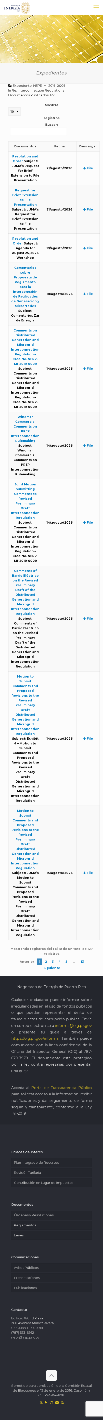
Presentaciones (27, 1278)
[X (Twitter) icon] (41, 1402)
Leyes (19, 1235)
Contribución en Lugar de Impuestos (43, 1183)
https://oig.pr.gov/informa (34, 1038)
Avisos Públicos (26, 1268)
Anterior (27, 962)
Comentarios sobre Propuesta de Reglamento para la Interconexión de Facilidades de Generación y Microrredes (25, 287)
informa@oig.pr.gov (73, 1025)
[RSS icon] (62, 1402)
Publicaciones (25, 1288)
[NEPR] (17, 7)
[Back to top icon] (51, 1375)
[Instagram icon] (52, 1402)
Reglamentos (25, 1225)
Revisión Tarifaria (27, 1173)
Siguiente (52, 968)
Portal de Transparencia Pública (61, 1087)
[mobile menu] (96, 7)
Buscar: (51, 125)
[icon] (57, 1402)
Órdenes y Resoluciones (34, 1215)
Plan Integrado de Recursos (36, 1162)
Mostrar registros (52, 111)
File (89, 168)
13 (82, 962)
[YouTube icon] (46, 1402)
